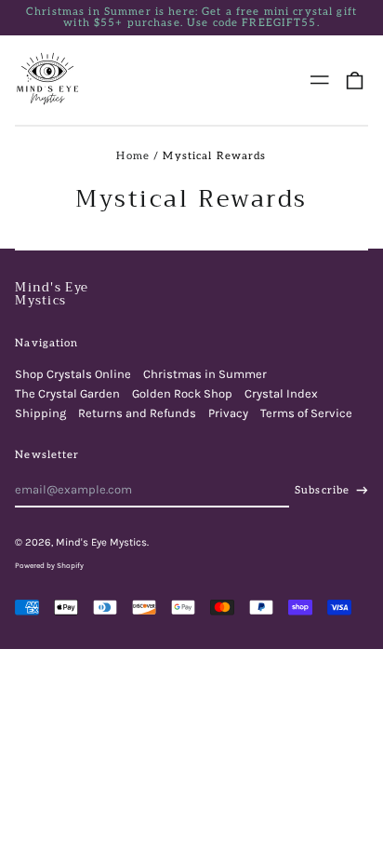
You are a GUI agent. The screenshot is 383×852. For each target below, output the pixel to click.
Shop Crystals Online (73, 374)
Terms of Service (306, 413)
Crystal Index (281, 393)
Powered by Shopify (49, 565)
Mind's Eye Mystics (51, 294)
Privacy (228, 413)
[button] (354, 79)
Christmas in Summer (205, 374)
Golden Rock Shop (182, 393)
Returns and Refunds (137, 413)
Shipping (40, 413)
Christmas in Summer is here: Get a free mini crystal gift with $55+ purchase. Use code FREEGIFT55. (191, 18)
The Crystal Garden (67, 393)
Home (133, 156)
